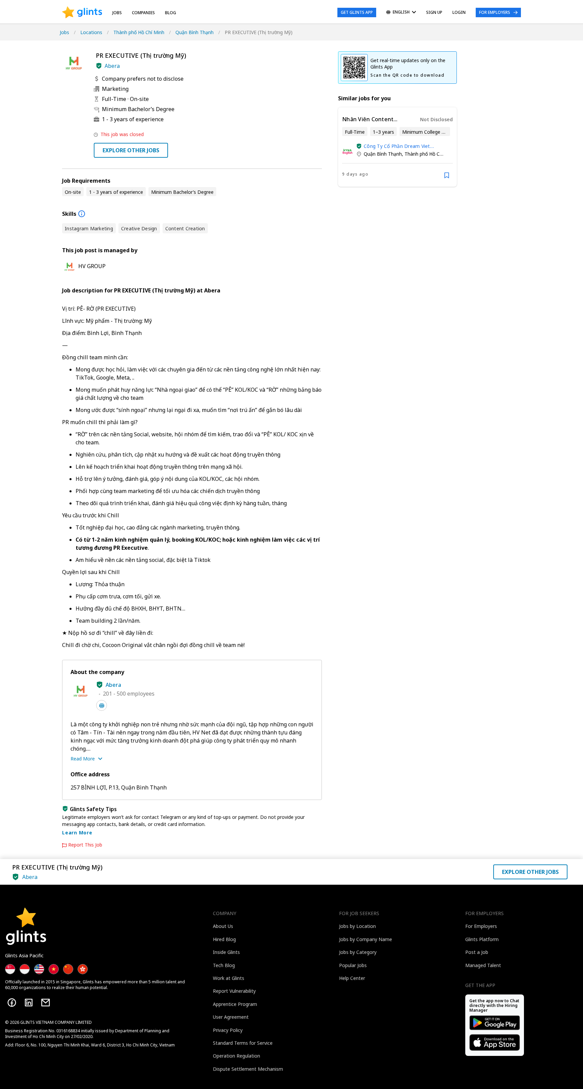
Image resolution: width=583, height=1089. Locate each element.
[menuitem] (401, 13)
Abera (112, 66)
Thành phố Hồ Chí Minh (138, 32)
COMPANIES (143, 13)
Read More (83, 758)
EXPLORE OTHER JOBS (131, 150)
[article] (397, 147)
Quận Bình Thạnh (194, 32)
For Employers (494, 12)
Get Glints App (357, 12)
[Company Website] (101, 705)
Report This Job (85, 845)
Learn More (77, 832)
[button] (99, 66)
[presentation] (82, 12)
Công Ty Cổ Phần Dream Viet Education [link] (397, 146)
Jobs (117, 13)
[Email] (45, 1002)
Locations (91, 32)
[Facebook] (12, 1002)
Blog (170, 13)
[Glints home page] (82, 12)
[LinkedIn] (28, 1002)
